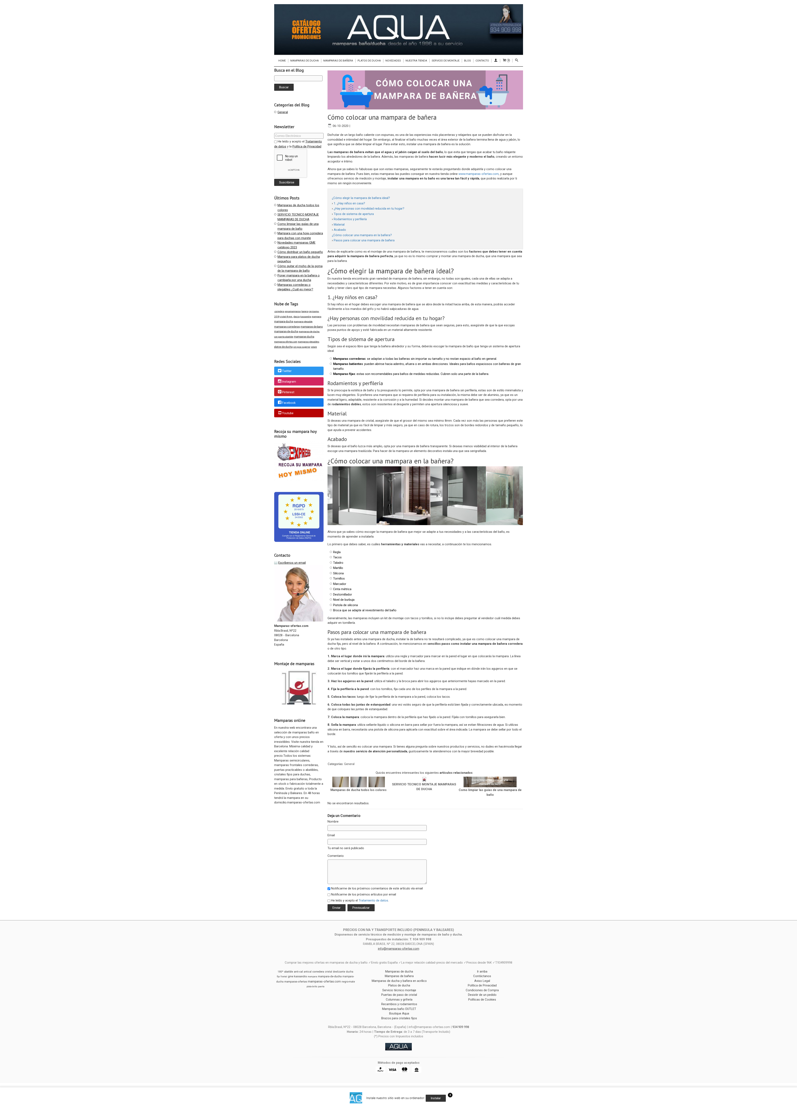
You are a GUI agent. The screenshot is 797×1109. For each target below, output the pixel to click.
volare (314, 347)
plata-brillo (312, 986)
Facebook (289, 403)
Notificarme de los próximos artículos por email (363, 894)
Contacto (482, 60)
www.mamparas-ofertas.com (478, 174)
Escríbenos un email (292, 563)
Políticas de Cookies (482, 999)
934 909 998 (460, 1027)
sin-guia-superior (301, 347)
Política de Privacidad (306, 146)
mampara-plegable (303, 321)
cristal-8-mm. (286, 316)
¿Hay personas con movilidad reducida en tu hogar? (369, 208)
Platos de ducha (369, 60)
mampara (316, 316)
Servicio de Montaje (446, 60)
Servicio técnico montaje (399, 990)
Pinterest (288, 392)
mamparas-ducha (304, 336)
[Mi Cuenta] (495, 60)
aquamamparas (293, 311)
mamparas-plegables (308, 341)
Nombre (333, 821)
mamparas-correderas (287, 326)
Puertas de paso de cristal (399, 995)
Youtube (287, 413)
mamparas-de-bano (312, 326)
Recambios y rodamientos (399, 1004)
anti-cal (298, 971)
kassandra (305, 316)
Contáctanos (482, 976)
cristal (328, 971)
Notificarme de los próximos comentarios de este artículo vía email (377, 888)
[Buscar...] (516, 60)
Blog (467, 60)
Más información (559, 1105)
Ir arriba (482, 971)
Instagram (289, 381)
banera (304, 311)
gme (290, 976)
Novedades (393, 60)
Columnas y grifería (399, 999)
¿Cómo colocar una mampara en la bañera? (362, 235)
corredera (318, 971)
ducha (349, 971)
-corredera (279, 311)
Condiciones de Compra (482, 990)
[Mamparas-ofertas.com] (398, 29)
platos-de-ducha (283, 346)
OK (543, 1105)
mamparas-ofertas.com (285, 341)
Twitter (287, 371)
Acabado (340, 230)
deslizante (339, 971)
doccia (296, 316)
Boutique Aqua (399, 1013)
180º (280, 971)
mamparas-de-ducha (286, 331)
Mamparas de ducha (304, 60)
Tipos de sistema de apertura (354, 214)
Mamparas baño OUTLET (399, 1009)
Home (282, 60)
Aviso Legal (482, 981)
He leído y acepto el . (360, 900)
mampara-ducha (283, 321)
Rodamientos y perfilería (350, 219)
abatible (288, 971)
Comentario (336, 856)
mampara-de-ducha (330, 976)
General (282, 112)
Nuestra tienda (416, 60)
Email (331, 835)
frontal (284, 976)
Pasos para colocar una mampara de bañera (364, 240)
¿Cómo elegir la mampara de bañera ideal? (361, 198)
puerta (321, 986)
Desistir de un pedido (482, 995)
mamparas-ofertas (295, 981)
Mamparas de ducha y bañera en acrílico (399, 981)
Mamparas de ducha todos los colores (358, 790)
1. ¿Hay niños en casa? (349, 203)
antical (308, 971)
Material (339, 224)
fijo (278, 976)
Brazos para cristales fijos (399, 1018)
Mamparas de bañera (338, 60)
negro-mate (348, 981)
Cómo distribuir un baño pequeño (300, 252)
